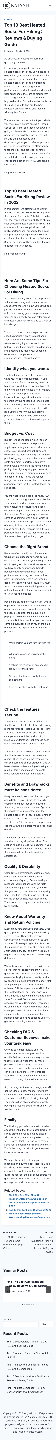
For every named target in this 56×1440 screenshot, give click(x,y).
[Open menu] (50, 5)
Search (7, 1319)
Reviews (8, 20)
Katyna (10, 51)
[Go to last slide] (7, 1289)
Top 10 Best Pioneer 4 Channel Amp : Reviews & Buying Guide (14, 1240)
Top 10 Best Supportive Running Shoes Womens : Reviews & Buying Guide (42, 1242)
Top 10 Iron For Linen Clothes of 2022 (30, 1210)
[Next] (48, 1289)
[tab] (22, 1304)
